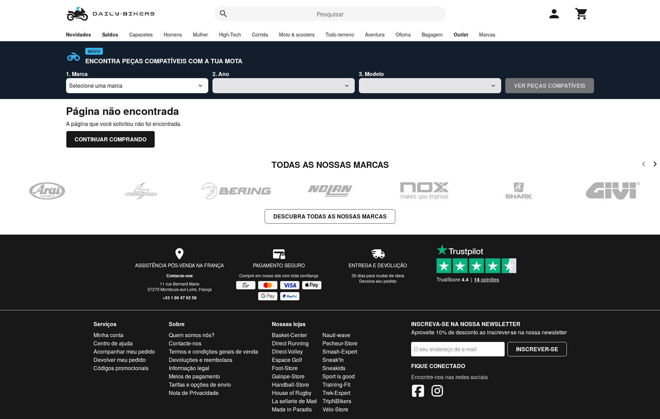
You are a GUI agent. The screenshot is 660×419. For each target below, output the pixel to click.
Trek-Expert (336, 393)
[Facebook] (418, 392)
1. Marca (77, 74)
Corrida (260, 34)
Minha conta (108, 335)
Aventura (375, 34)
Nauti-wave (336, 335)
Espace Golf (287, 360)
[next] (655, 165)
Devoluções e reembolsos (200, 360)
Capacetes (141, 34)
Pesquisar (330, 13)
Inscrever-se (537, 349)
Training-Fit (336, 384)
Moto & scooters (297, 34)
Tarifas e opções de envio (200, 384)
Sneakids (333, 368)
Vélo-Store (335, 409)
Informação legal (189, 368)
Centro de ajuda (113, 343)
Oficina (403, 34)
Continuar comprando (110, 139)
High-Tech (230, 34)
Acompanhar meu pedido (124, 351)
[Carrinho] (581, 14)
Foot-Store (285, 368)
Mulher (200, 34)
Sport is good (338, 376)
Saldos (110, 34)
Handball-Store (290, 384)
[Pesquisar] (223, 13)
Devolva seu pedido (378, 281)
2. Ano (220, 74)
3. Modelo (371, 74)
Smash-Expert (339, 351)
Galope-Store (288, 376)
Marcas (487, 34)
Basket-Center (289, 335)
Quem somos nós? (191, 335)
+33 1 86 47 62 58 (180, 297)
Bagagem (432, 34)
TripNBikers (336, 401)
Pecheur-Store (340, 343)
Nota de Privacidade (194, 393)
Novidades (78, 34)
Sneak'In (333, 360)
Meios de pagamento (194, 376)
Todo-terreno (340, 34)
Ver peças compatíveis (549, 85)
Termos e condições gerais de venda (213, 351)
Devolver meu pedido (120, 360)
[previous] (644, 165)
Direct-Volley (287, 351)
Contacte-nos (179, 275)
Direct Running (290, 343)
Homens (173, 34)
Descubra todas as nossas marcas (330, 216)
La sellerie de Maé (294, 401)
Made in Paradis (292, 409)
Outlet (461, 34)
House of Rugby (291, 393)
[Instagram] (437, 392)
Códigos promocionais (121, 368)
